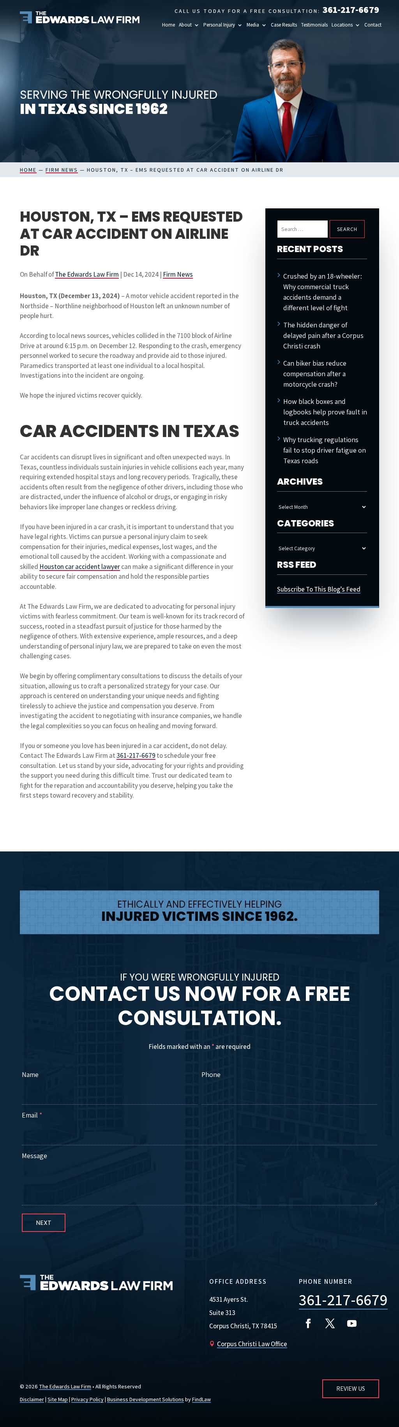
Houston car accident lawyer (79, 566)
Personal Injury (219, 25)
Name (30, 1074)
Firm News (178, 274)
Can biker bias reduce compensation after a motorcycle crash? (314, 374)
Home (168, 25)
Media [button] (253, 25)
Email (32, 1115)
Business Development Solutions (145, 1399)
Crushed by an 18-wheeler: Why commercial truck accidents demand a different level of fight (322, 292)
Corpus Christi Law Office (252, 1344)
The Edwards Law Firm (87, 274)
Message (34, 1155)
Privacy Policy (87, 1399)
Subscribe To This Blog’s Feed (318, 589)
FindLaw (201, 1399)
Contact (372, 25)
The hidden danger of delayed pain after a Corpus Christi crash (323, 335)
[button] (346, 25)
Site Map (58, 1399)
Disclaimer (32, 1399)
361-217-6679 (351, 9)
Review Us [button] (350, 1388)
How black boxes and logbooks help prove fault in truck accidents (325, 412)
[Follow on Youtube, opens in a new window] (352, 1323)
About (185, 25)
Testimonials (314, 25)
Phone (211, 1074)
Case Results (284, 25)
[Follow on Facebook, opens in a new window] (308, 1323)
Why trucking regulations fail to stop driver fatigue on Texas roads (324, 450)
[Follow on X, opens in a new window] (330, 1323)
